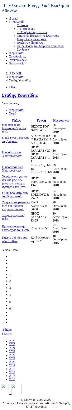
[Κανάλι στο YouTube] (15, 393)
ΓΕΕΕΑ (7, 334)
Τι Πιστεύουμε (26, 28)
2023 (12, 351)
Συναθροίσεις (17, 56)
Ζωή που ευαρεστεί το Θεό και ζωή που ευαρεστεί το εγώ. (16, 206)
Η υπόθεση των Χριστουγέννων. (12, 154)
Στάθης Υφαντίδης (20, 95)
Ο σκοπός (23, 25)
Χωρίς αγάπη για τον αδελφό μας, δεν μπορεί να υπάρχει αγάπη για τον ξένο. (14, 182)
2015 (12, 379)
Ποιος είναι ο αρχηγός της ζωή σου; (15, 139)
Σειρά (12, 113)
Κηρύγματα (16, 53)
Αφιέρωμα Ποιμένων (30, 42)
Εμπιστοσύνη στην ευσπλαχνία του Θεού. (16, 228)
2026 (12, 341)
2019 (12, 365)
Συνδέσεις (23, 49)
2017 (12, 372)
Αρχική (13, 18)
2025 (12, 344)
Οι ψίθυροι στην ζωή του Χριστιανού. (15, 194)
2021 (12, 358)
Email (12, 87)
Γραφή (41, 120)
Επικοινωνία (16, 63)
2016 (12, 375)
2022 (12, 355)
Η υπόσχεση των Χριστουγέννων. (12, 168)
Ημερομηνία (61, 120)
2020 (12, 362)
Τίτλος (16, 120)
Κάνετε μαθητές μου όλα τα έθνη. (14, 239)
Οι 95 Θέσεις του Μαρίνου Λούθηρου (40, 46)
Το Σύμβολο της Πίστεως (32, 32)
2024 (12, 348)
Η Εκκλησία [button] (16, 21)
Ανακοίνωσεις (17, 60)
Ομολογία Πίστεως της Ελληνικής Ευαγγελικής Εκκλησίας (38, 37)
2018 (12, 368)
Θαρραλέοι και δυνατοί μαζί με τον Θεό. (14, 128)
